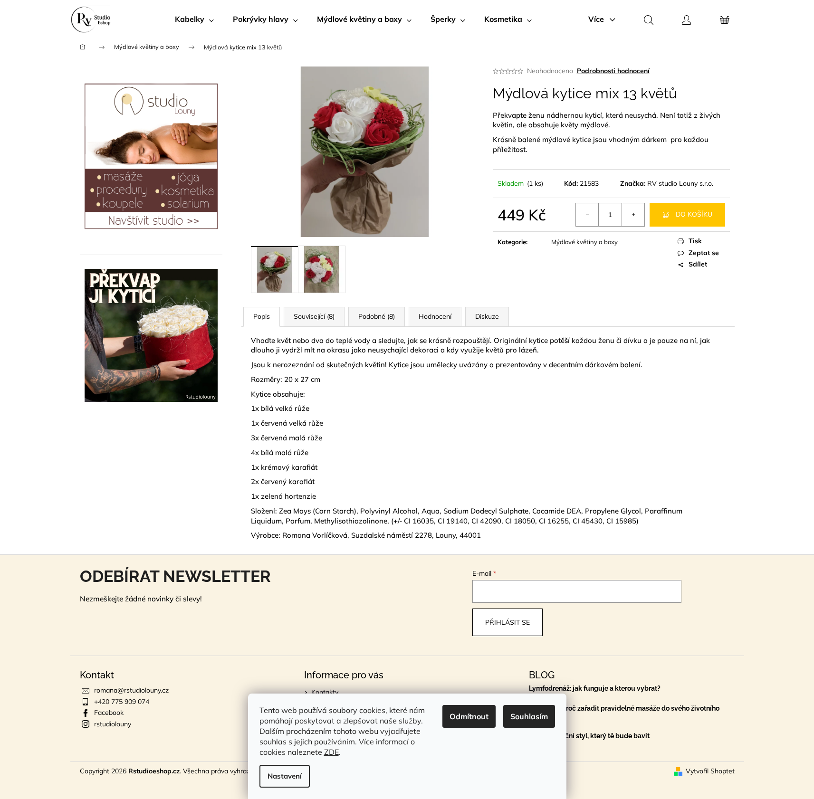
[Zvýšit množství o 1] (633, 214)
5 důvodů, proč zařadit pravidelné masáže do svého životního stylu (624, 712)
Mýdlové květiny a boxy (584, 242)
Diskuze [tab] (487, 316)
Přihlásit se (507, 622)
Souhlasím (529, 716)
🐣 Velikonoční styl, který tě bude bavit (589, 736)
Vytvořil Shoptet (710, 771)
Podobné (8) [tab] (376, 316)
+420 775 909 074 (121, 701)
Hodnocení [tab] (435, 316)
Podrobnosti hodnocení (613, 71)
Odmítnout (469, 716)
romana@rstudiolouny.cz (131, 690)
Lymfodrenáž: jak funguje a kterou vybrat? (595, 688)
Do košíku (694, 214)
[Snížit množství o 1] (587, 214)
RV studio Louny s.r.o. (680, 183)
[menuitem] (194, 19)
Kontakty (324, 692)
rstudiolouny (112, 724)
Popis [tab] (261, 316)
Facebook (109, 712)
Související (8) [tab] (314, 316)
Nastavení (285, 775)
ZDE (331, 752)
